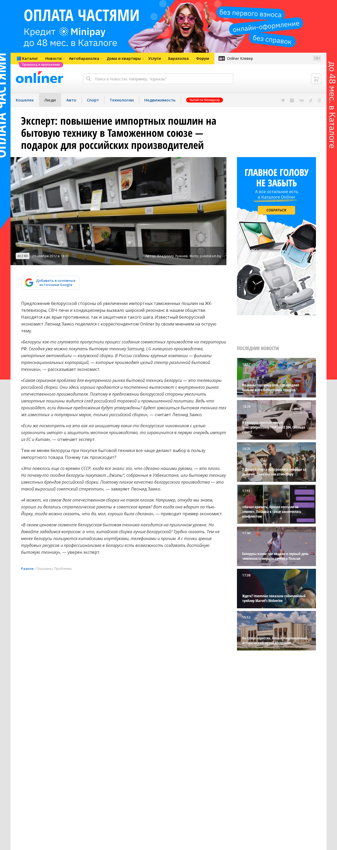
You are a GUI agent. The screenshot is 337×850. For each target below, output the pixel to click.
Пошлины (45, 568)
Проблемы (63, 568)
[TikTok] (311, 99)
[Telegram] (282, 99)
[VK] (301, 99)
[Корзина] (316, 79)
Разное (27, 568)
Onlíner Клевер (240, 58)
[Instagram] (292, 99)
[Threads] (319, 99)
